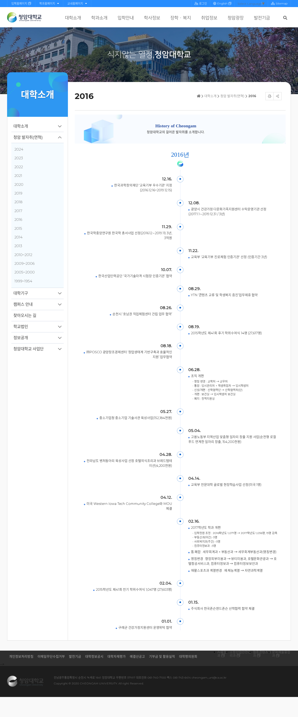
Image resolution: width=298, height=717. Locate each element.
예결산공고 (137, 656)
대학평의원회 (188, 656)
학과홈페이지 (47, 3)
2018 (18, 202)
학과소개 (99, 17)
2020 (18, 184)
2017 (18, 211)
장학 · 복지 (180, 17)
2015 (18, 228)
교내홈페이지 (75, 3)
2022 (18, 167)
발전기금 (262, 17)
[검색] (285, 18)
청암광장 (235, 17)
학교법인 (20, 326)
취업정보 (209, 17)
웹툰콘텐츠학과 (262, 653)
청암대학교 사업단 (28, 349)
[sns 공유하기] (277, 96)
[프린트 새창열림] (269, 96)
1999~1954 (23, 281)
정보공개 (20, 337)
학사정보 (152, 17)
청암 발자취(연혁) (28, 137)
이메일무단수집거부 (51, 656)
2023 (18, 158)
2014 (18, 237)
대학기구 (20, 293)
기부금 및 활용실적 (162, 656)
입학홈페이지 (19, 3)
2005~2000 (24, 272)
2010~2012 (23, 255)
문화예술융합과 (281, 653)
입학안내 (126, 17)
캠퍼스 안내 (23, 304)
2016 (18, 219)
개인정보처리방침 (21, 656)
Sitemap (282, 3)
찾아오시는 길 (24, 315)
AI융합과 (222, 653)
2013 (18, 246)
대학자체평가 (116, 656)
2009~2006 (24, 263)
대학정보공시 (94, 656)
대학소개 (73, 17)
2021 (18, 175)
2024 (18, 149)
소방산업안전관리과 (240, 653)
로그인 (203, 3)
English (222, 3)
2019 (18, 193)
